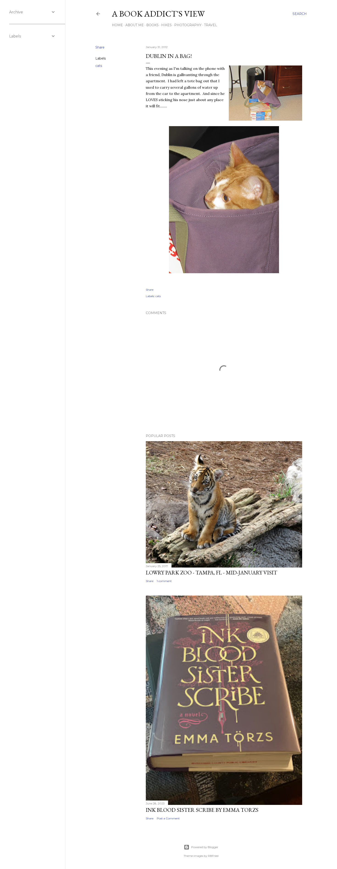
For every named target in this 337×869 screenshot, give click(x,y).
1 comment (164, 581)
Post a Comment (168, 818)
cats (98, 66)
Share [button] (100, 47)
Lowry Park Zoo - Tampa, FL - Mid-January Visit (211, 572)
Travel (210, 25)
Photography (188, 25)
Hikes (166, 25)
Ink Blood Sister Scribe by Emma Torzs (202, 809)
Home (117, 25)
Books (152, 25)
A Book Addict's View (158, 13)
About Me (134, 25)
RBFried (213, 856)
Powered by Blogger (204, 847)
